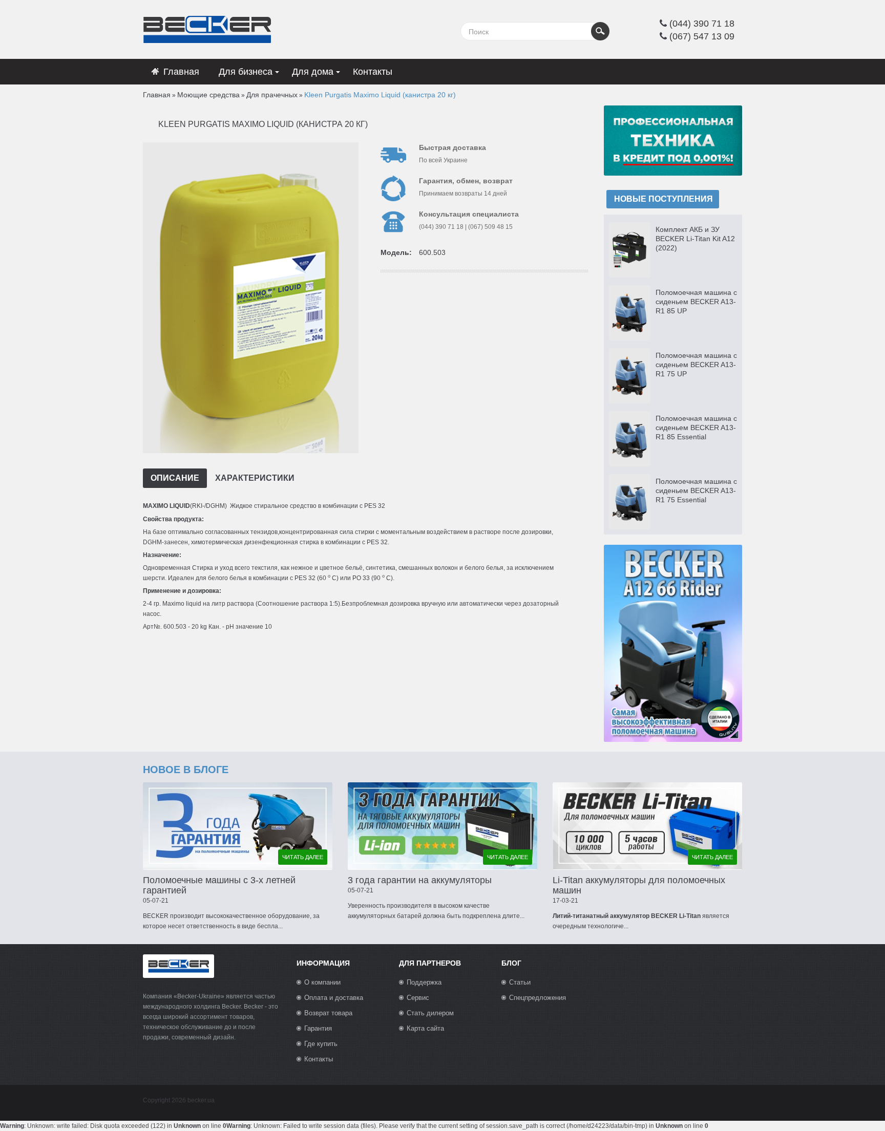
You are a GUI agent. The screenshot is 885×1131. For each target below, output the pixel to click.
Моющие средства (208, 95)
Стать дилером (430, 1013)
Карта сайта (425, 1028)
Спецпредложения (537, 997)
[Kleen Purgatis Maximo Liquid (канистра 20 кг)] (249, 297)
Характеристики (254, 478)
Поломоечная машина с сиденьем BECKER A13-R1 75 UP (696, 364)
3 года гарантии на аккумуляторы (420, 880)
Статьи (520, 982)
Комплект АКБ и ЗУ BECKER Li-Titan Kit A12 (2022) (695, 238)
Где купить (321, 1044)
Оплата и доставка (333, 997)
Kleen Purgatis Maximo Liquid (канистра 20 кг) (380, 95)
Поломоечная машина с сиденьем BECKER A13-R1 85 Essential (696, 427)
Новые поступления (663, 199)
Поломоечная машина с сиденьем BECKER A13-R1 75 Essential (696, 490)
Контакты (318, 1059)
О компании (322, 982)
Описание (175, 478)
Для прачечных (272, 95)
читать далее (302, 857)
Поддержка (424, 982)
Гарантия (318, 1028)
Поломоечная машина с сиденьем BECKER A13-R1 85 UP (696, 301)
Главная (157, 95)
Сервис (418, 997)
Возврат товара (328, 1013)
